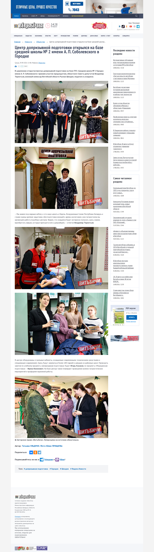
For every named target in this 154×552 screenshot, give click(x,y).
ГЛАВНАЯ (16, 16)
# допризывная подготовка (36, 469)
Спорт (56, 36)
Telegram (48, 459)
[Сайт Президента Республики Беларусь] (20, 549)
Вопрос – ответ (105, 36)
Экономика (38, 36)
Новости (28, 42)
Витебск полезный (77, 16)
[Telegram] (39, 452)
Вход (130, 23)
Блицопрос (126, 36)
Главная (17, 42)
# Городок (54, 469)
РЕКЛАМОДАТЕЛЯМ (53, 16)
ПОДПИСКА (25, 16)
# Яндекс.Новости (78, 469)
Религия (75, 36)
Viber (62, 459)
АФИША (43, 16)
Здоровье (84, 36)
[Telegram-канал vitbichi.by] (138, 27)
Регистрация (136, 23)
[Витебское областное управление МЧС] (42, 549)
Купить (132, 317)
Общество (29, 36)
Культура (48, 36)
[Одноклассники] (35, 452)
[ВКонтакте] (31, 452)
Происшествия (65, 36)
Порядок (18, 516)
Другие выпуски (131, 321)
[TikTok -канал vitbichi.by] (123, 27)
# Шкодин (64, 469)
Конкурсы (116, 36)
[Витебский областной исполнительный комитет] (31, 549)
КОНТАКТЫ (65, 16)
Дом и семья (94, 36)
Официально (18, 36)
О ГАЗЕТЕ (33, 16)
